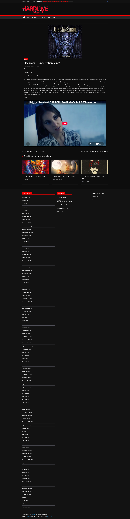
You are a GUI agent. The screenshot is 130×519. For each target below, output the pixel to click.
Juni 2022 (24, 355)
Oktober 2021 (25, 380)
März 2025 (24, 251)
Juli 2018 (24, 497)
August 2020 (25, 425)
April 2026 (24, 210)
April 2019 (24, 475)
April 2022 (24, 362)
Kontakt (94, 200)
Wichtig (61, 211)
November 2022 (26, 339)
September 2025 (26, 232)
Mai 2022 (24, 358)
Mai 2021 (24, 396)
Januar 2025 (25, 257)
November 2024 (26, 264)
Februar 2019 (25, 482)
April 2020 (24, 437)
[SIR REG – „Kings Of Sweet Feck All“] (94, 160)
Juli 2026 (24, 200)
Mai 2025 (24, 245)
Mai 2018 (24, 500)
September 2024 (26, 270)
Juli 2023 (24, 314)
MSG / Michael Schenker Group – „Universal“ (93, 151)
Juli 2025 (24, 238)
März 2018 (24, 504)
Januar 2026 (25, 219)
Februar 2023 (25, 330)
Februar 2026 (25, 216)
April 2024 (24, 286)
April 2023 (24, 324)
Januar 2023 (25, 333)
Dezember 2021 (26, 374)
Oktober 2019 (25, 456)
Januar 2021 (25, 409)
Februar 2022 (25, 368)
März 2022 (24, 365)
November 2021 (26, 377)
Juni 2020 (24, 431)
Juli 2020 (24, 428)
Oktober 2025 (25, 229)
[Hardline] (24, 17)
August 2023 (25, 311)
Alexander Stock (35, 66)
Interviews (42, 17)
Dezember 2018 (26, 488)
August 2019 (25, 463)
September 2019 (26, 459)
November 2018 (26, 491)
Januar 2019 (25, 485)
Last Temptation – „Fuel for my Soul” (34, 151)
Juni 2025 (24, 242)
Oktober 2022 (25, 343)
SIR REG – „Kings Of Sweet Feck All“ (93, 177)
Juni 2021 (24, 393)
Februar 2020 (25, 444)
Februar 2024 (25, 292)
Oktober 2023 (25, 305)
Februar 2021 (25, 406)
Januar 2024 (25, 295)
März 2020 (24, 441)
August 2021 (25, 387)
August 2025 (25, 235)
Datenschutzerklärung (98, 193)
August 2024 (25, 273)
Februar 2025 (25, 254)
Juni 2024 (24, 279)
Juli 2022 (24, 352)
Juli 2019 (24, 466)
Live (49, 17)
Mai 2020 (24, 434)
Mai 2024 (24, 283)
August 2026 (25, 197)
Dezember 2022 (26, 336)
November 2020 (26, 415)
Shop (53, 17)
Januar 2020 (25, 447)
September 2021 (26, 384)
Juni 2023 (24, 317)
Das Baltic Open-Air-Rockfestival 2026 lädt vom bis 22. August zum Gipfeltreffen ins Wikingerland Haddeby (55, 2)
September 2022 (26, 346)
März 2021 (24, 403)
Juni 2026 (24, 204)
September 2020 (26, 421)
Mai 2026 (24, 207)
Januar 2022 (25, 371)
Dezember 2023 (26, 298)
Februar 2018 (25, 507)
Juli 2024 (24, 276)
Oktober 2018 (25, 494)
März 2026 (24, 213)
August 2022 (25, 349)
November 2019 (26, 453)
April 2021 (24, 399)
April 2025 (24, 248)
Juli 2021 (24, 390)
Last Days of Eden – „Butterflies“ (64, 176)
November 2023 (26, 301)
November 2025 (26, 226)
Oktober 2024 (25, 267)
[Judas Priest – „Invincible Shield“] (35, 160)
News (28, 17)
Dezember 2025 (26, 223)
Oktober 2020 (25, 418)
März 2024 (24, 289)
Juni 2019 (24, 469)
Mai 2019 (24, 472)
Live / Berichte (64, 201)
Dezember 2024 (26, 260)
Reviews (34, 17)
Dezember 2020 (26, 412)
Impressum (95, 196)
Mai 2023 (24, 320)
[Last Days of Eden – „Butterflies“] (65, 160)
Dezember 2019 (26, 450)
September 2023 (26, 308)
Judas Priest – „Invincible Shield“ (35, 176)
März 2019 (24, 478)
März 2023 (24, 327)
